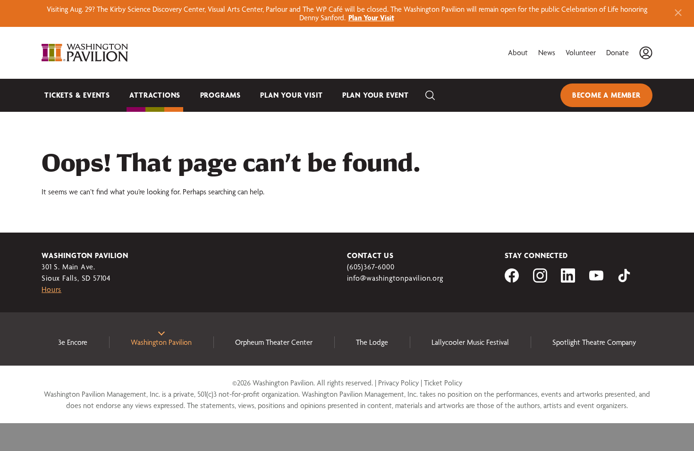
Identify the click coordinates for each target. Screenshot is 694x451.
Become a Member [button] (606, 95)
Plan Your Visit (291, 95)
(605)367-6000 (370, 266)
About (518, 52)
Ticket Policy (443, 382)
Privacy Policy (398, 382)
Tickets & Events (77, 95)
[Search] (430, 95)
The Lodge (372, 342)
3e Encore (72, 342)
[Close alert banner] (678, 13)
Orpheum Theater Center (274, 342)
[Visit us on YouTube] (596, 280)
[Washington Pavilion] (85, 53)
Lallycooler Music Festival (470, 342)
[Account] (645, 53)
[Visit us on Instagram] (540, 280)
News (546, 52)
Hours (51, 289)
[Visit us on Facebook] (512, 280)
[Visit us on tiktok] (624, 280)
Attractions (154, 95)
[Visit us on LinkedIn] (568, 280)
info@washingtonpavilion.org (395, 278)
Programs (220, 95)
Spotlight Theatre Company (594, 342)
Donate (617, 52)
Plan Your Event (375, 95)
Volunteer (581, 52)
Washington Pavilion (161, 342)
